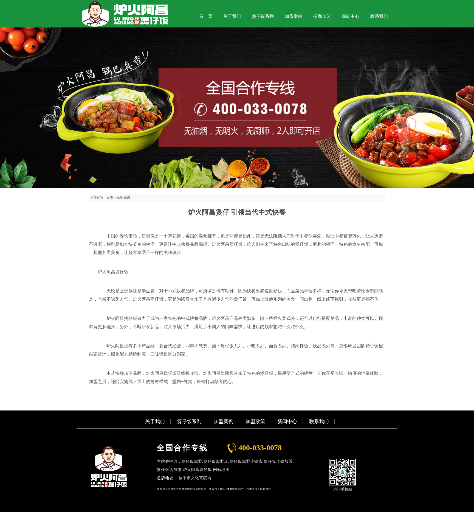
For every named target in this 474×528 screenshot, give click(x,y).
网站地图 (221, 470)
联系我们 (379, 16)
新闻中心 (350, 16)
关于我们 (232, 16)
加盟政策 (255, 421)
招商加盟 (322, 16)
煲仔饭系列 (263, 16)
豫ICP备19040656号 (232, 488)
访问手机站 (342, 489)
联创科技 (265, 488)
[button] (231, 179)
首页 (110, 198)
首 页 (205, 16)
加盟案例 (293, 16)
